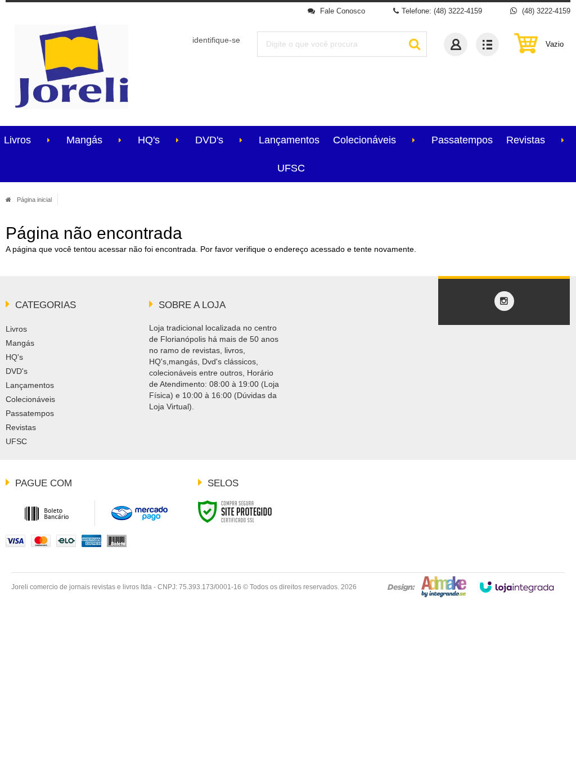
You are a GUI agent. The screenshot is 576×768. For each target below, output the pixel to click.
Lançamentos (30, 385)
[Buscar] (414, 44)
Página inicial (34, 199)
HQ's (14, 357)
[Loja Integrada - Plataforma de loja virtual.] (517, 587)
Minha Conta (455, 44)
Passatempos (30, 413)
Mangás (20, 342)
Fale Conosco (341, 11)
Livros (16, 328)
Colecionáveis (30, 399)
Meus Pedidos (487, 44)
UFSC (16, 441)
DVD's (17, 371)
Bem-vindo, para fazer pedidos (195, 44)
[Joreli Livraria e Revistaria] (72, 67)
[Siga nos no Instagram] (504, 301)
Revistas (21, 427)
